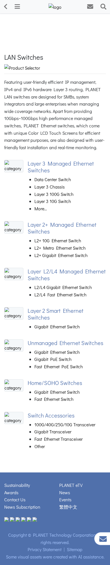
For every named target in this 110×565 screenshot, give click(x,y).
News (64, 492)
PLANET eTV (71, 485)
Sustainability (17, 485)
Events (65, 499)
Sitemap (74, 549)
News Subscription (22, 507)
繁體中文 (68, 507)
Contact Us (14, 499)
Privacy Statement (44, 549)
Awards (11, 492)
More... (40, 208)
